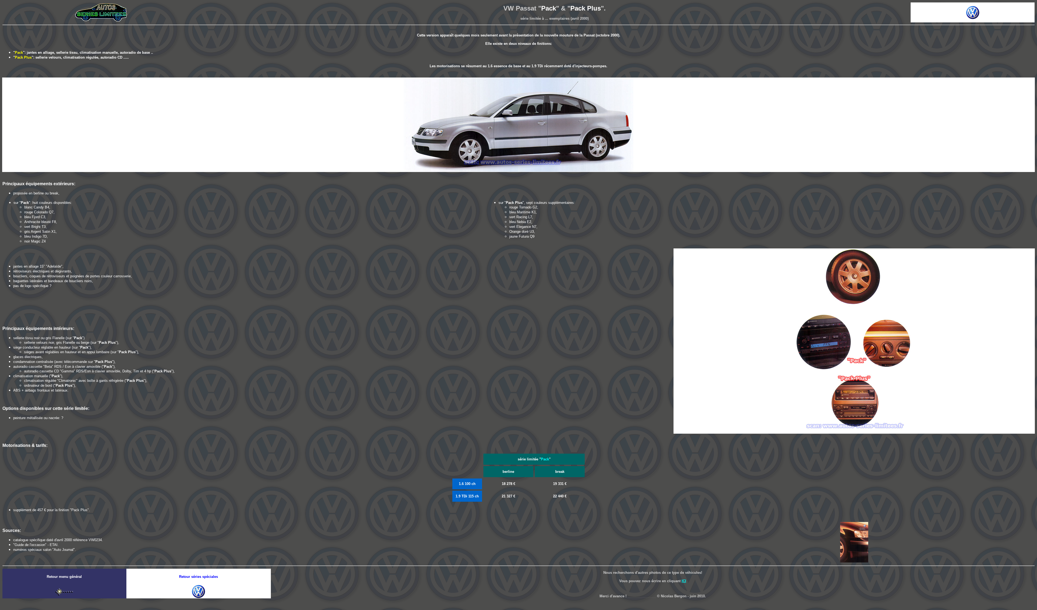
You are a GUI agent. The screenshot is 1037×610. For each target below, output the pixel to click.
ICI (684, 581)
